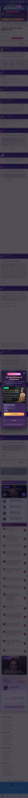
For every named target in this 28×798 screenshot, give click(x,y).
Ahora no (14, 420)
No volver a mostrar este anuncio (14, 424)
